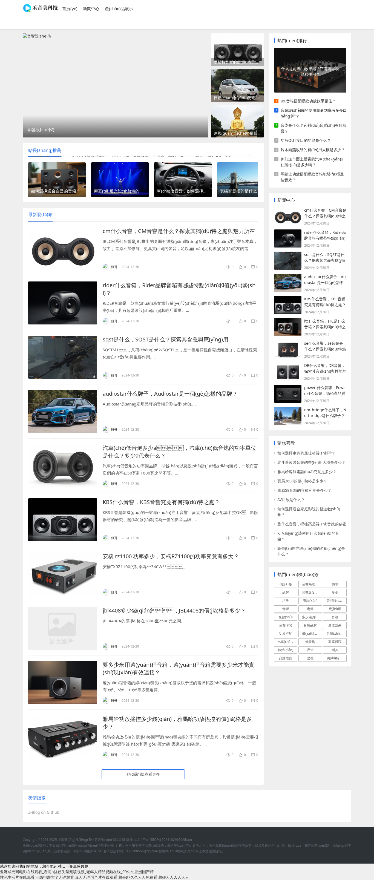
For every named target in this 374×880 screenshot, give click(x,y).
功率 (335, 584)
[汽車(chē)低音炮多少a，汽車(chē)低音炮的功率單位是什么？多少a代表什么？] (62, 465)
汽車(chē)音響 (287, 641)
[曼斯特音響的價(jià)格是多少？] (237, 49)
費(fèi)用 (335, 608)
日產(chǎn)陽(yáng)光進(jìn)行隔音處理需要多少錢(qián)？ (239, 97)
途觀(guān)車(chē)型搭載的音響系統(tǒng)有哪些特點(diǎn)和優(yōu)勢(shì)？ (239, 133)
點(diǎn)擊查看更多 (143, 774)
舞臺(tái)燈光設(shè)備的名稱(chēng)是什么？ (311, 551)
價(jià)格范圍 (311, 633)
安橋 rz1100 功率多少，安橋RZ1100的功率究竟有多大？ (171, 556)
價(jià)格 (286, 584)
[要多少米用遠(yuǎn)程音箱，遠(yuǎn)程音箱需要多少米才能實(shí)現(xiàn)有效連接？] (62, 682)
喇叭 (335, 650)
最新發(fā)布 (40, 214)
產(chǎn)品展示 (119, 8)
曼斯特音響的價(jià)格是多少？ (239, 62)
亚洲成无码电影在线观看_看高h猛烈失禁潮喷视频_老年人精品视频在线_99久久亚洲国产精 (77, 871)
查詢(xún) (310, 600)
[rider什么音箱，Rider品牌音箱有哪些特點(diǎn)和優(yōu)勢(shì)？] (62, 302)
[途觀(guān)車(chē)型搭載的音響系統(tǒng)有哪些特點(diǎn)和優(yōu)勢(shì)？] (237, 121)
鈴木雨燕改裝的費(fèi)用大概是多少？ (313, 149)
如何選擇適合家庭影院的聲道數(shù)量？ (308, 511)
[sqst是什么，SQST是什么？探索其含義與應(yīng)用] (62, 357)
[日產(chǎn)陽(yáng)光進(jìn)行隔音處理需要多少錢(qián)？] (237, 85)
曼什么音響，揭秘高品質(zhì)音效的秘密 (311, 524)
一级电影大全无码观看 (55, 877)
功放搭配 (285, 633)
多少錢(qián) (311, 617)
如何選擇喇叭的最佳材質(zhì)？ (306, 453)
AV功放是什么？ (291, 499)
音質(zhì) (285, 625)
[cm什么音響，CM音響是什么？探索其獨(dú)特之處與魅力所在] (62, 248)
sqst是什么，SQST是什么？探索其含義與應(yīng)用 (165, 339)
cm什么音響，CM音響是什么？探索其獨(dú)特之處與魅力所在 (179, 231)
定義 (310, 608)
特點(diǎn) (285, 650)
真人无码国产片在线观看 (96, 877)
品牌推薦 (285, 658)
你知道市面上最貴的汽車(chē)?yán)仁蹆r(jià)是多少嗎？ (312, 161)
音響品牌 (310, 625)
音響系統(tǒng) (312, 584)
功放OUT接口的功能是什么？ (306, 140)
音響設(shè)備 (312, 592)
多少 (335, 592)
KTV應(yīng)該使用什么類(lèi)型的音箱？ (308, 536)
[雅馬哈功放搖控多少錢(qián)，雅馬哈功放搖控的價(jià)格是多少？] (62, 736)
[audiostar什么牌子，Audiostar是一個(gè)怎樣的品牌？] (62, 411)
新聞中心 (91, 8)
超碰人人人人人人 (173, 877)
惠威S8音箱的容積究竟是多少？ (304, 490)
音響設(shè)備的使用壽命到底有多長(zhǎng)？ (313, 113)
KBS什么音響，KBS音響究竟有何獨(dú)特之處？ (161, 502)
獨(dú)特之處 (336, 658)
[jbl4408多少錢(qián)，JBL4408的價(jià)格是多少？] (62, 628)
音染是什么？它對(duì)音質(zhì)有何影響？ (313, 128)
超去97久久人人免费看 (137, 877)
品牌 (285, 592)
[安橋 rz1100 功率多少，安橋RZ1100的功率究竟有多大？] (62, 574)
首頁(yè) (69, 8)
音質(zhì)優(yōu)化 (337, 633)
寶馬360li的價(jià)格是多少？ (302, 481)
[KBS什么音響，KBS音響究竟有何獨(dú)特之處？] (62, 519)
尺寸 (310, 650)
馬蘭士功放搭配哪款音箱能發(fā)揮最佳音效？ (312, 176)
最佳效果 (334, 625)
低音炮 (310, 641)
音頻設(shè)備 (337, 600)
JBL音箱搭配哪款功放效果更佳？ (308, 100)
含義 (310, 658)
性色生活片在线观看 (17, 877)
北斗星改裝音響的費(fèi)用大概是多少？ (311, 462)
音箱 (335, 617)
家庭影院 (334, 641)
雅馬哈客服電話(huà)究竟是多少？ (306, 471)
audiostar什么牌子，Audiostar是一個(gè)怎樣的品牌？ (170, 393)
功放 (285, 600)
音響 (285, 608)
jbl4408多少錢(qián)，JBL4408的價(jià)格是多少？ (174, 610)
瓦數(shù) (285, 617)
